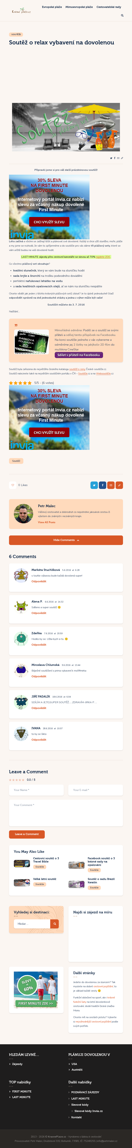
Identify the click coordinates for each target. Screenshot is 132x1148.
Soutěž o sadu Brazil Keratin (101, 881)
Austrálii (77, 1069)
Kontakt (76, 1117)
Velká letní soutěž (44, 879)
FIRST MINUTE (21, 1091)
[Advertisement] (66, 78)
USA (74, 1064)
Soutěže (16, 34)
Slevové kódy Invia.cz (89, 1111)
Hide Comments (64, 540)
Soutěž (16, 461)
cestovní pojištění (103, 986)
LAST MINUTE (21, 1097)
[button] (122, 158)
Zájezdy (17, 1064)
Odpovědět (39, 581)
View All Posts (46, 522)
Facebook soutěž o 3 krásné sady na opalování (101, 862)
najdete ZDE (103, 257)
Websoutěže (103, 373)
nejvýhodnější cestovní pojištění (93, 1021)
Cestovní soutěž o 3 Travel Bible (46, 860)
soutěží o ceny (77, 369)
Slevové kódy (79, 1104)
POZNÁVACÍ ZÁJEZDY (85, 1092)
